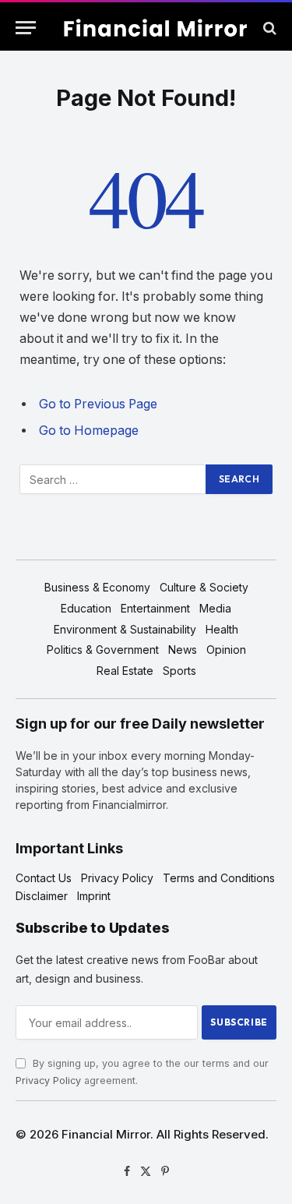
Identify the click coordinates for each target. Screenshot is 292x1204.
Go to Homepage (89, 430)
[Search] (268, 27)
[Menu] (26, 27)
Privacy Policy (48, 1080)
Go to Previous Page (98, 404)
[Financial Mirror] (153, 27)
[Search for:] (113, 479)
